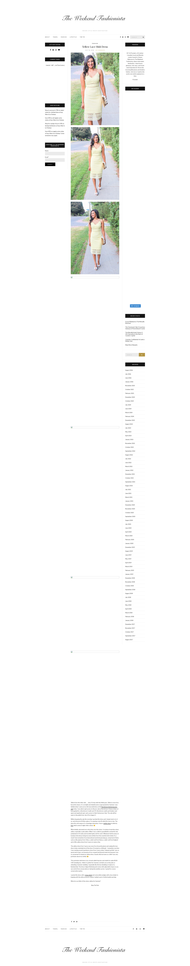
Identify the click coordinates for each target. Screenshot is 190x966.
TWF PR (82, 37)
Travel (55, 37)
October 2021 (129, 478)
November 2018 (130, 582)
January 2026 (129, 382)
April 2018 (128, 609)
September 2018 (130, 589)
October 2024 (129, 401)
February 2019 (129, 570)
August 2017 (129, 639)
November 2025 (130, 385)
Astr (72, 825)
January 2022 (129, 470)
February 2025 (129, 393)
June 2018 (128, 601)
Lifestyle (73, 37)
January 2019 (129, 574)
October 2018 (129, 586)
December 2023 (130, 420)
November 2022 (130, 443)
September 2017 (130, 636)
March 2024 (128, 412)
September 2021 (130, 482)
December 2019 (130, 547)
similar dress (107, 823)
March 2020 (128, 535)
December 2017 (130, 624)
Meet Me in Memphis (131, 345)
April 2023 (128, 435)
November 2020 (130, 509)
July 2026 (128, 374)
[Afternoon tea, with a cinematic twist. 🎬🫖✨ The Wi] (130, 255)
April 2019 (128, 562)
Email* (47, 157)
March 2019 (128, 566)
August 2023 (129, 424)
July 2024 (128, 405)
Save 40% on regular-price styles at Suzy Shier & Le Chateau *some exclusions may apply (54, 133)
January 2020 (129, 543)
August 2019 (129, 551)
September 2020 (130, 516)
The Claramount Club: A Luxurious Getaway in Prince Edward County (135, 327)
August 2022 (129, 455)
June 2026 (128, 378)
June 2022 (128, 462)
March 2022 (128, 466)
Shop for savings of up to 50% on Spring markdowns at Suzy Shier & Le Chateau (55, 125)
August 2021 (129, 485)
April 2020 (128, 532)
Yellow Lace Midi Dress (95, 46)
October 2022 (129, 447)
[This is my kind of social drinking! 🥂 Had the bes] (140, 220)
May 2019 (128, 559)
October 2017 (129, 632)
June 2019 (128, 555)
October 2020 (129, 512)
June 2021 (128, 493)
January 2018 (129, 620)
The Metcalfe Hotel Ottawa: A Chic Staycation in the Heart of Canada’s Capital (134, 334)
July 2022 (128, 459)
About (47, 37)
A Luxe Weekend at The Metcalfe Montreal (134, 322)
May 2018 (128, 605)
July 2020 (128, 524)
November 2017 (130, 628)
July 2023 (128, 428)
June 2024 (128, 408)
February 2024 (129, 416)
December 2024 (130, 397)
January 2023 (129, 439)
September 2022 (130, 451)
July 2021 (128, 489)
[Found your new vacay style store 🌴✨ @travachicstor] (140, 150)
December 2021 (130, 474)
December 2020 (130, 505)
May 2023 (128, 432)
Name (46, 150)
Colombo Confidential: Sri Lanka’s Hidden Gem (135, 340)
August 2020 (129, 520)
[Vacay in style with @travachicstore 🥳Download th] (130, 145)
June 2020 (128, 528)
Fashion (64, 37)
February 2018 (129, 616)
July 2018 (128, 597)
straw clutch (88, 875)
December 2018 (130, 578)
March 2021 (128, 497)
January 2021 (129, 501)
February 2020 (129, 539)
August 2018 (129, 593)
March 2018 (128, 612)
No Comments (100, 50)
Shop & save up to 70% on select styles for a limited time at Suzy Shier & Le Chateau (54, 112)
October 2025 (129, 389)
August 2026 (129, 370)
